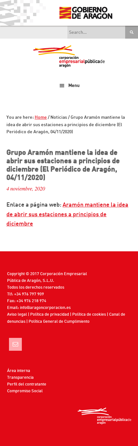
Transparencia (20, 378)
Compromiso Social (25, 391)
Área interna (18, 371)
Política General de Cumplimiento (59, 322)
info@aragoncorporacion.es (45, 308)
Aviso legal (17, 314)
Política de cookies (89, 314)
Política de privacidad (49, 314)
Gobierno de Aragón (85, 12)
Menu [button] (74, 85)
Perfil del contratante (26, 384)
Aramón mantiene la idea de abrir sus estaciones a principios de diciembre (67, 214)
